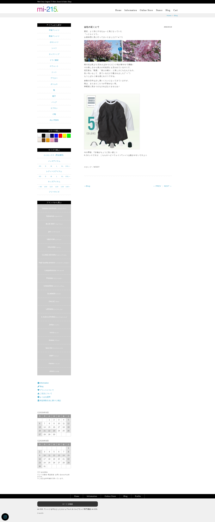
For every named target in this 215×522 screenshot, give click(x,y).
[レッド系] (60, 136)
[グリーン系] (69, 136)
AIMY (54, 356)
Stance (159, 10)
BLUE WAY (54, 224)
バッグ (54, 102)
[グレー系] (48, 136)
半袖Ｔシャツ (54, 30)
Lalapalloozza (54, 270)
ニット (54, 72)
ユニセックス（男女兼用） (54, 155)
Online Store (146, 10)
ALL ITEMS (54, 120)
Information (130, 10)
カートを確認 (67, 504)
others (54, 371)
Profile (138, 496)
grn (54, 232)
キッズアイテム (54, 182)
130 (62, 186)
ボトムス (54, 84)
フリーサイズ (54, 192)
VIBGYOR (54, 239)
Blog (168, 10)
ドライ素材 (54, 60)
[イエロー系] (64, 136)
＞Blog (87, 186)
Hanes (54, 363)
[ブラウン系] (43, 140)
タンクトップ (54, 54)
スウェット (54, 66)
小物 (54, 114)
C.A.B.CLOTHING (54, 317)
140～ (68, 186)
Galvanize (54, 216)
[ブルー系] (56, 136)
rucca (54, 332)
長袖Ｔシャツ (54, 36)
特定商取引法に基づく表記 (50, 401)
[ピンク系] (52, 140)
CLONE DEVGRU (54, 255)
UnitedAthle (54, 286)
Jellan (54, 325)
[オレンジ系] (48, 140)
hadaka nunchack (54, 208)
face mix (54, 348)
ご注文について (45, 393)
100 (45, 186)
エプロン (54, 108)
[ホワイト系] (39, 136)
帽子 (54, 96)
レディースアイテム (54, 171)
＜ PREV (157, 186)
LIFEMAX (54, 309)
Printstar (54, 278)
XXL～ (68, 166)
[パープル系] (56, 140)
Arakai (54, 340)
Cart (175, 10)
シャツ (54, 48)
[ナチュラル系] (39, 140)
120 (56, 186)
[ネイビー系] (52, 136)
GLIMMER (54, 294)
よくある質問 (44, 397)
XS (40, 166)
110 (51, 186)
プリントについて (46, 390)
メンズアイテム (54, 161)
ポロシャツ (54, 42)
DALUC (54, 301)
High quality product (54, 263)
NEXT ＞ (168, 186)
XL (62, 166)
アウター (54, 78)
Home (118, 10)
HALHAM (54, 247)
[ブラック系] (43, 136)
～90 (40, 186)
